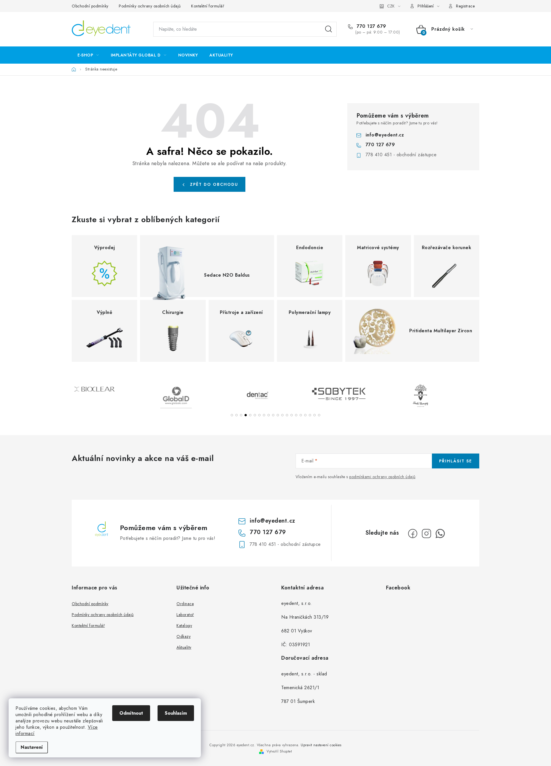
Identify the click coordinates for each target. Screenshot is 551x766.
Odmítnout (131, 713)
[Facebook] (412, 533)
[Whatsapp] (440, 533)
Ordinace (185, 604)
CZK (391, 6)
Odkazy (183, 636)
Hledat (329, 29)
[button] (232, 415)
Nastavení (32, 747)
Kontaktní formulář (207, 6)
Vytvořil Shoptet (279, 751)
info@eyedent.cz (385, 135)
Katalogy (184, 625)
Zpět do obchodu (214, 184)
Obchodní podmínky (90, 6)
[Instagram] (426, 533)
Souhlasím (176, 713)
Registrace (465, 6)
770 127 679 (370, 26)
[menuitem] (88, 55)
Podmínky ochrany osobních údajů (150, 6)
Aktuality (183, 647)
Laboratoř (185, 615)
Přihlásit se (455, 461)
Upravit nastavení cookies (321, 745)
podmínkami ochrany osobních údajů (382, 477)
